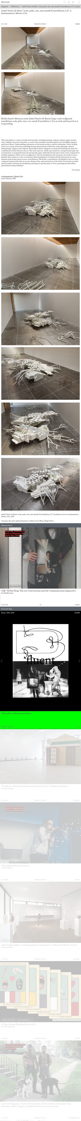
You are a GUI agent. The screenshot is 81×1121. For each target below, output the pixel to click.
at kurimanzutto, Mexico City (12, 176)
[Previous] (1, 558)
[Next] (79, 558)
